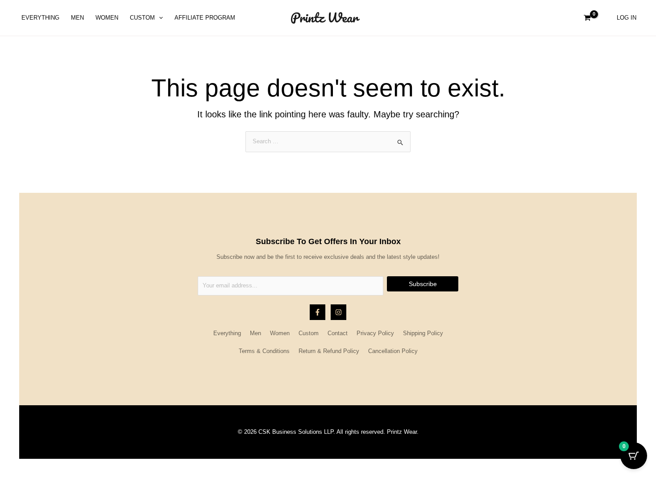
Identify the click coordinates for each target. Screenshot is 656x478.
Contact (338, 333)
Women (280, 333)
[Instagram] (338, 312)
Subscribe (423, 283)
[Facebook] (317, 312)
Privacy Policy (375, 333)
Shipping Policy (423, 333)
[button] (159, 18)
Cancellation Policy (393, 351)
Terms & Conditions (264, 351)
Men (255, 333)
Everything (227, 333)
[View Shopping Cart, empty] (587, 17)
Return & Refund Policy (329, 351)
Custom (309, 333)
